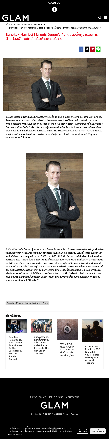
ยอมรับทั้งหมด (98, 431)
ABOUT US (54, 2)
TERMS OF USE (56, 397)
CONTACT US (72, 397)
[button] (99, 17)
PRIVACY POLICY (38, 397)
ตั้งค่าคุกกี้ (82, 431)
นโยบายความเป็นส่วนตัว (63, 431)
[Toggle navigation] (105, 18)
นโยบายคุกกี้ (17, 434)
